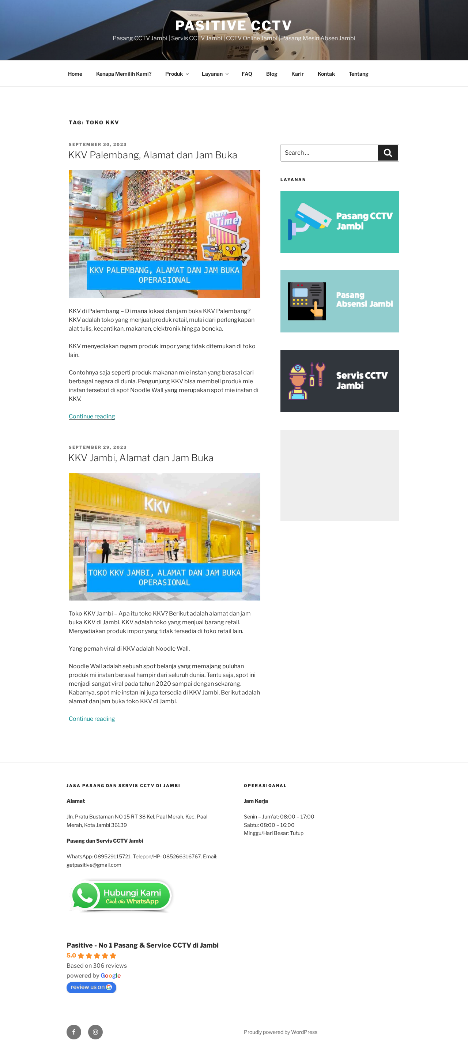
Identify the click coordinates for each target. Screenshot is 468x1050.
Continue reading (92, 416)
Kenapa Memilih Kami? (123, 74)
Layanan (212, 74)
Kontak (326, 74)
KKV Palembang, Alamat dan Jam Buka (152, 155)
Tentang (359, 74)
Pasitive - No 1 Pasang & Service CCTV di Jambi (143, 945)
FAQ (247, 74)
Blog (272, 74)
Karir (297, 74)
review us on (88, 986)
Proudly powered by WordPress (280, 1032)
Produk (174, 74)
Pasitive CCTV (233, 26)
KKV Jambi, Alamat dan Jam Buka (141, 457)
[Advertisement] (339, 475)
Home (75, 74)
